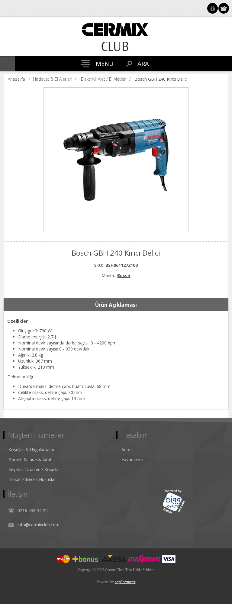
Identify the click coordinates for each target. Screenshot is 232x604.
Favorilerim (132, 459)
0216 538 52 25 (33, 510)
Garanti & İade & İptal (29, 459)
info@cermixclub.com (39, 525)
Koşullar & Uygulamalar (31, 449)
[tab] (116, 305)
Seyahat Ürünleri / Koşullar (34, 469)
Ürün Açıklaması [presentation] (116, 304)
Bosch (123, 275)
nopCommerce (125, 582)
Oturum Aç (212, 8)
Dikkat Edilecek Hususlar (32, 479)
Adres (127, 449)
